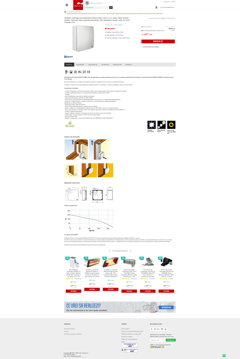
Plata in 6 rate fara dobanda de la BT (132, 331)
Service (66, 331)
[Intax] (77, 5)
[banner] (120, 307)
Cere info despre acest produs (151, 47)
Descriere (69, 64)
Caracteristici (80, 64)
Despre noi (167, 1)
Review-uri (129, 64)
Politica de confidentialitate (129, 339)
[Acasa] (65, 12)
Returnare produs (69, 328)
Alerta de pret (171, 18)
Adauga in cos (158, 41)
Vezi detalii (73, 291)
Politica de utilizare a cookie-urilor (131, 334)
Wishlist (163, 18)
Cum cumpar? (125, 328)
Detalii (173, 30)
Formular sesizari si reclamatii (73, 334)
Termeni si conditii (126, 336)
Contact (173, 1)
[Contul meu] (156, 7)
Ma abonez (170, 340)
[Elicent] (69, 57)
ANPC (123, 342)
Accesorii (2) (105, 64)
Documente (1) (92, 64)
